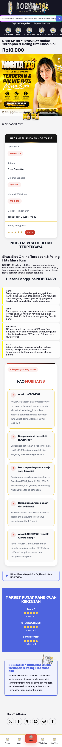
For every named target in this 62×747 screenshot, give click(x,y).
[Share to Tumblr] (52, 721)
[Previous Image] (2, 86)
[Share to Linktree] (27, 721)
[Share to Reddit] (44, 721)
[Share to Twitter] (10, 721)
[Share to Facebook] (18, 721)
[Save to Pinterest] (35, 721)
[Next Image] (59, 86)
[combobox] (28, 18)
